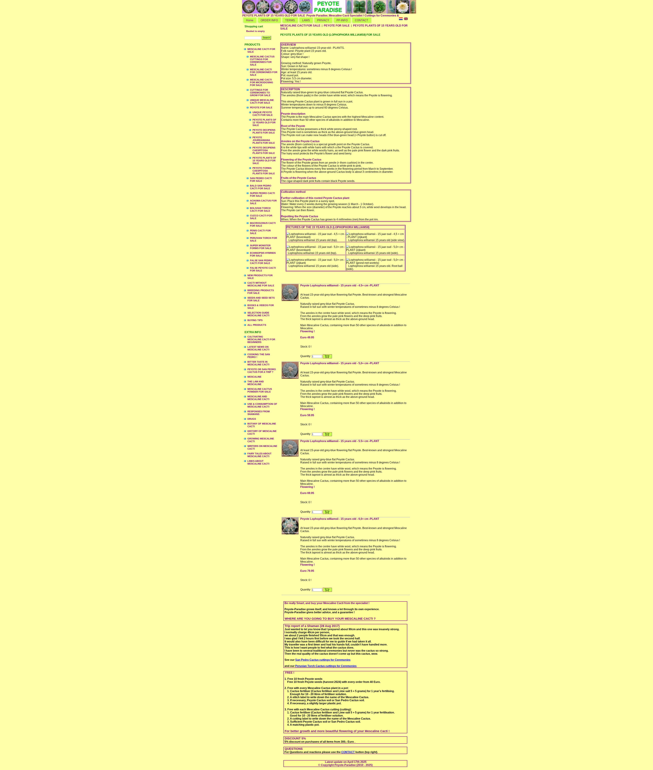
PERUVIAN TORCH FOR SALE (263, 239)
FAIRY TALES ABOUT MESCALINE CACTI (259, 455)
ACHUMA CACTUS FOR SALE (263, 202)
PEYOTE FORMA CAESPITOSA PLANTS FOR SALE (264, 171)
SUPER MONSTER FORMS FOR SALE (260, 247)
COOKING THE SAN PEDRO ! (258, 355)
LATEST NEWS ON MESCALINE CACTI (258, 348)
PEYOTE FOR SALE (261, 107)
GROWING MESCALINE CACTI (260, 440)
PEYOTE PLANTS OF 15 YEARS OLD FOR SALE (264, 160)
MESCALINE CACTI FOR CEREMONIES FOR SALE (263, 72)
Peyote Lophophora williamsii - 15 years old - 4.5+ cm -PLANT (339, 285)
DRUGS (251, 419)
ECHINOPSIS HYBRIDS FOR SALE (263, 254)
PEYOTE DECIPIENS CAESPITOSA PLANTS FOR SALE (264, 150)
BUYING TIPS (255, 320)
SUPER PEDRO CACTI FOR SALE (262, 194)
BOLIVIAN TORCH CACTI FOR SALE (260, 209)
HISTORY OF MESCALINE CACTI (262, 432)
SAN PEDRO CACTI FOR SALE (261, 179)
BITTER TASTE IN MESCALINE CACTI (258, 363)
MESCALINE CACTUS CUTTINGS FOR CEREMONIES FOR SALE (262, 60)
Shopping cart (254, 26)
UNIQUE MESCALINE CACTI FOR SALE (262, 101)
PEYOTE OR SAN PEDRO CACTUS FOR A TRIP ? (261, 370)
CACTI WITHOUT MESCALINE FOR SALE (260, 284)
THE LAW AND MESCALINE (255, 383)
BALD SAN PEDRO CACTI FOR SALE (260, 187)
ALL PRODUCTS (256, 325)
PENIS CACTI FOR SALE (260, 232)
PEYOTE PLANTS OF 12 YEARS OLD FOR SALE (264, 122)
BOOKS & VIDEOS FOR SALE (260, 306)
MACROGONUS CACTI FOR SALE (263, 224)
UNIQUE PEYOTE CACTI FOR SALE (263, 113)
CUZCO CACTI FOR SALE (261, 217)
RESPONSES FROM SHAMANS (258, 412)
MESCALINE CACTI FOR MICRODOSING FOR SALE (261, 82)
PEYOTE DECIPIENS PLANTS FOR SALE (264, 131)
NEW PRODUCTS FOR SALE (260, 276)
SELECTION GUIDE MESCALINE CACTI (258, 314)
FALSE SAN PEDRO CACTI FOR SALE (261, 261)
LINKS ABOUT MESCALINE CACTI (258, 462)
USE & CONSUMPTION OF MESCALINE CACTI (262, 405)
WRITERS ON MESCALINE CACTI (262, 447)
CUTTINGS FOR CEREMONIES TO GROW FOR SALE (260, 92)
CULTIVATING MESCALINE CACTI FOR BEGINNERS (261, 339)
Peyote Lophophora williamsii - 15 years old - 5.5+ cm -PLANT (339, 441)
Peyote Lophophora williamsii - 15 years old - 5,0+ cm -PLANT (339, 363)
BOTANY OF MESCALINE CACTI (261, 425)
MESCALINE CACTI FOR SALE (261, 50)
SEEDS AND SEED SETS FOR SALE (261, 299)
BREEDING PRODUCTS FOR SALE (260, 291)
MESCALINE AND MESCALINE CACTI (258, 398)
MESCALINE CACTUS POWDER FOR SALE (259, 390)
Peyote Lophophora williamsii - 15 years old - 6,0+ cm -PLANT (339, 518)
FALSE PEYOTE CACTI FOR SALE (263, 269)
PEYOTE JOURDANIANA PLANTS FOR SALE (264, 140)
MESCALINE (254, 376)
